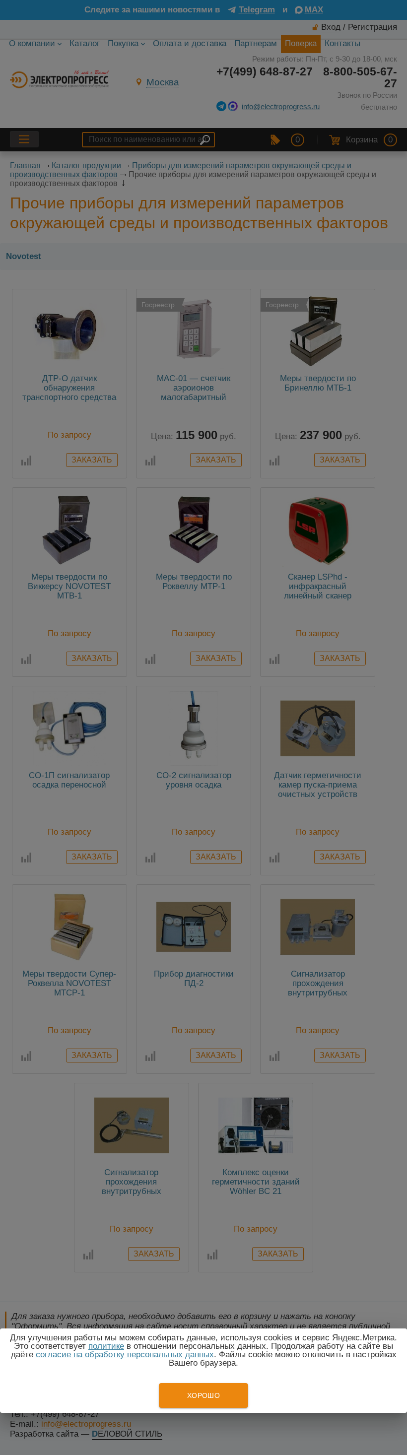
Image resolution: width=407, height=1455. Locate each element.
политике (106, 1346)
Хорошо (203, 1395)
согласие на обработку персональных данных (125, 1354)
